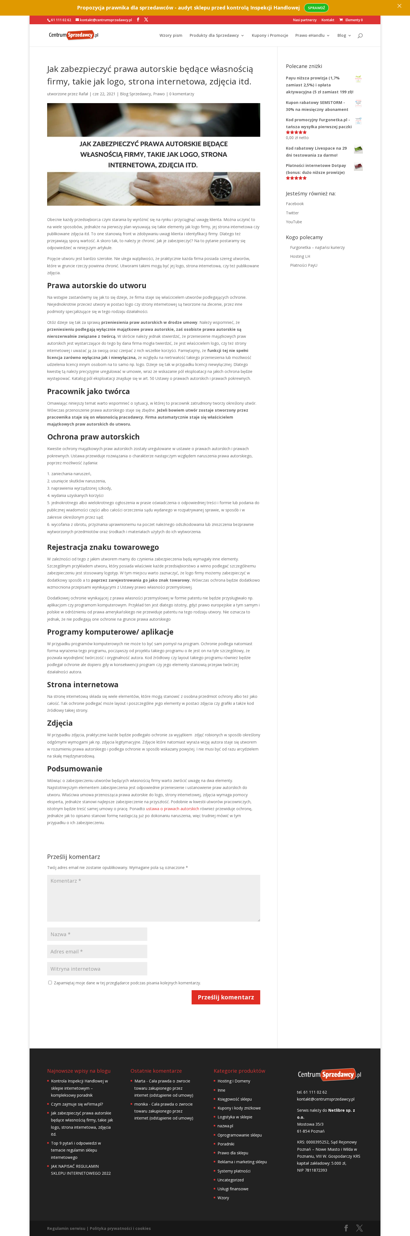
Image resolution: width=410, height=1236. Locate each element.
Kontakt (328, 20)
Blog (341, 35)
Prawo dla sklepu (233, 1152)
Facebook (295, 203)
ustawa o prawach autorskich (173, 808)
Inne (221, 1090)
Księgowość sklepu (235, 1099)
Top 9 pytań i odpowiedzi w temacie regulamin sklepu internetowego (76, 1150)
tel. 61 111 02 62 (312, 1092)
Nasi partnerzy (305, 20)
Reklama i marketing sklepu (242, 1161)
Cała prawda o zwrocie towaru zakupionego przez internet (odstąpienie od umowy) (163, 1087)
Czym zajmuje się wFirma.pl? (77, 1104)
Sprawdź (316, 7)
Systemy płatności (234, 1171)
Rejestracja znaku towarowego (103, 547)
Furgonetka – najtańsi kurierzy (317, 247)
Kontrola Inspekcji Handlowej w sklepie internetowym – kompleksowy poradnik (79, 1087)
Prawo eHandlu (310, 35)
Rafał (83, 93)
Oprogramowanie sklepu (240, 1135)
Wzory (223, 1197)
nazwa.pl (225, 1125)
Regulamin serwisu (66, 1228)
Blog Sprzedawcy (135, 93)
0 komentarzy (181, 93)
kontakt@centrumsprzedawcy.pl (325, 1099)
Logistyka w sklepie (235, 1117)
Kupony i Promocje (270, 35)
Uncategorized (231, 1179)
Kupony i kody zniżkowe (239, 1108)
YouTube (294, 221)
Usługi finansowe (233, 1188)
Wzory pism (171, 35)
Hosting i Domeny (234, 1081)
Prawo (159, 93)
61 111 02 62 (61, 20)
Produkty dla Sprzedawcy (214, 35)
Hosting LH (300, 256)
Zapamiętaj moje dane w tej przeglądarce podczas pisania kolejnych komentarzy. (127, 982)
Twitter (292, 212)
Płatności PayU (303, 265)
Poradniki (226, 1144)
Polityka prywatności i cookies (120, 1228)
